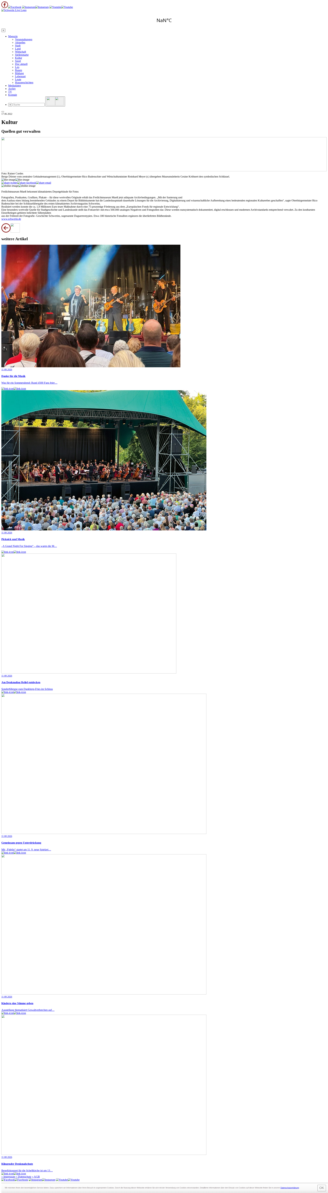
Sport (18, 61)
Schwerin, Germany (164, 20)
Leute (18, 79)
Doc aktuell (21, 64)
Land (18, 48)
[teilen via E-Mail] (43, 182)
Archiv (12, 88)
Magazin (13, 36)
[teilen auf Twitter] (9, 182)
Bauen (18, 70)
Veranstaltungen (23, 39)
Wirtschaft (20, 51)
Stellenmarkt (22, 54)
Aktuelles (20, 42)
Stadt (17, 45)
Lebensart (20, 76)
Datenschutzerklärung (290, 1188)
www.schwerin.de (11, 218)
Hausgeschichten (24, 82)
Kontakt (12, 94)
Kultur (18, 57)
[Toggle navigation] (2, 111)
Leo (17, 67)
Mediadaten (14, 85)
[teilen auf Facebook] (26, 182)
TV (10, 91)
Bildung (19, 73)
